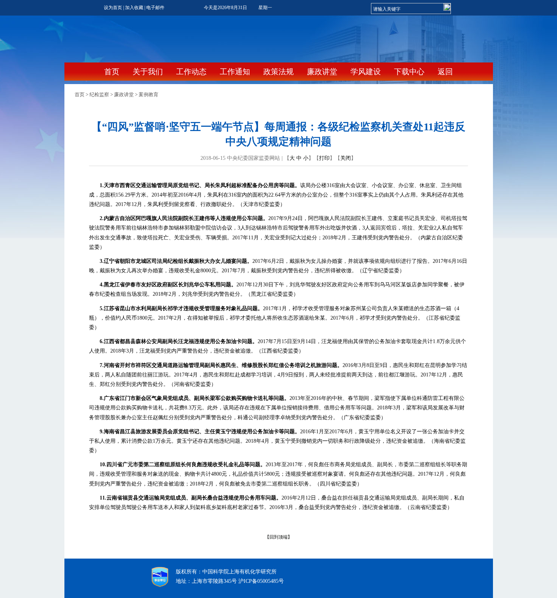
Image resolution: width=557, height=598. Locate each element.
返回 (445, 71)
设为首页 (113, 7)
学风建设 (366, 71)
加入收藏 (134, 7)
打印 (324, 158)
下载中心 (410, 71)
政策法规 (279, 71)
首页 (111, 71)
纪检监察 (99, 94)
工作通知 (236, 71)
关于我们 (149, 71)
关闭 (345, 158)
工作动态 (192, 71)
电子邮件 (155, 7)
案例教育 (148, 94)
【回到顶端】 (278, 537)
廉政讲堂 (323, 71)
